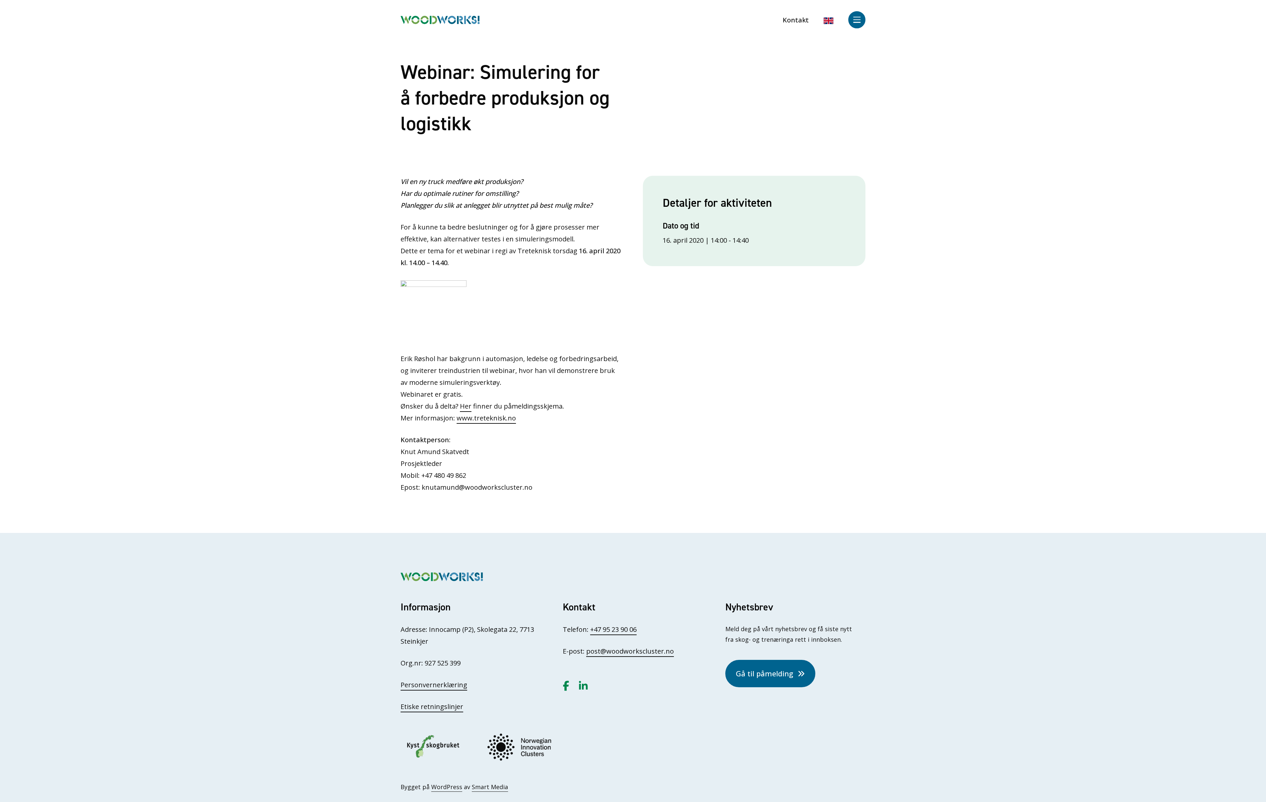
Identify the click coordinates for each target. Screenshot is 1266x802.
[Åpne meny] (856, 19)
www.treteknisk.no (486, 418)
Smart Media (490, 787)
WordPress (446, 787)
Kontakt (796, 19)
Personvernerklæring (434, 684)
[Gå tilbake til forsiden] (440, 19)
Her (465, 406)
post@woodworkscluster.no (630, 651)
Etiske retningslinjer (432, 706)
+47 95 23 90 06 (613, 629)
